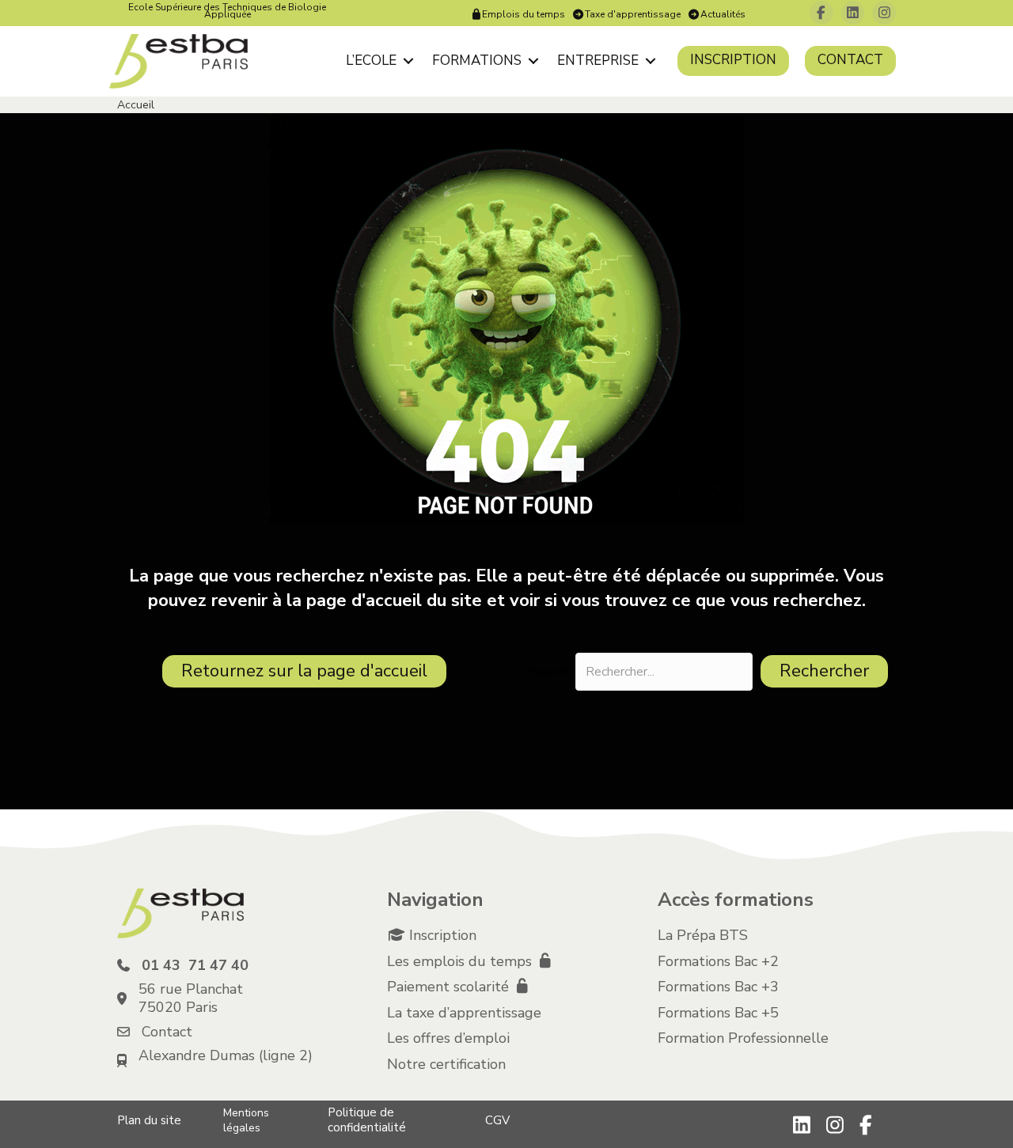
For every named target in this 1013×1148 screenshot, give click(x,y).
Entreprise (598, 60)
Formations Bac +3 (718, 986)
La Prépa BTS (703, 935)
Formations (477, 60)
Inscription (733, 60)
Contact (850, 60)
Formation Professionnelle (743, 1038)
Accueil (135, 104)
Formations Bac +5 (718, 1012)
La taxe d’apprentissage (464, 1012)
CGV (497, 1120)
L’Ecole (371, 60)
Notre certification (446, 1064)
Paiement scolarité (450, 986)
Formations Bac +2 (718, 961)
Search (548, 672)
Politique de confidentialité (367, 1119)
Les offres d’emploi (448, 1038)
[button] (407, 60)
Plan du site (149, 1120)
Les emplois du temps (461, 961)
